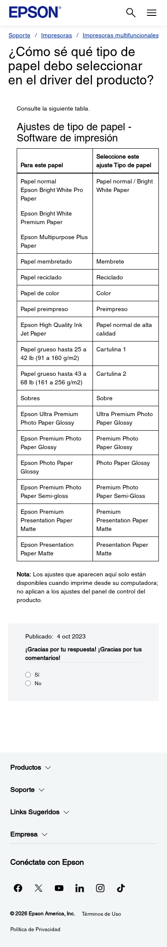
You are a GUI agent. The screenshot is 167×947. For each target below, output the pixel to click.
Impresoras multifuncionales (121, 35)
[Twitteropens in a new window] (38, 888)
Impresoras (56, 35)
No (38, 683)
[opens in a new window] (120, 888)
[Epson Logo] (35, 12)
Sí (37, 675)
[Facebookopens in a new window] (18, 888)
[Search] (131, 13)
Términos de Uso (101, 914)
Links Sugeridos (35, 812)
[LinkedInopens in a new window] (79, 888)
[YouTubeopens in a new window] (59, 888)
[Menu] (151, 13)
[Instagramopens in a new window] (100, 888)
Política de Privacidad (35, 929)
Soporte (19, 35)
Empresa (24, 834)
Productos (25, 767)
